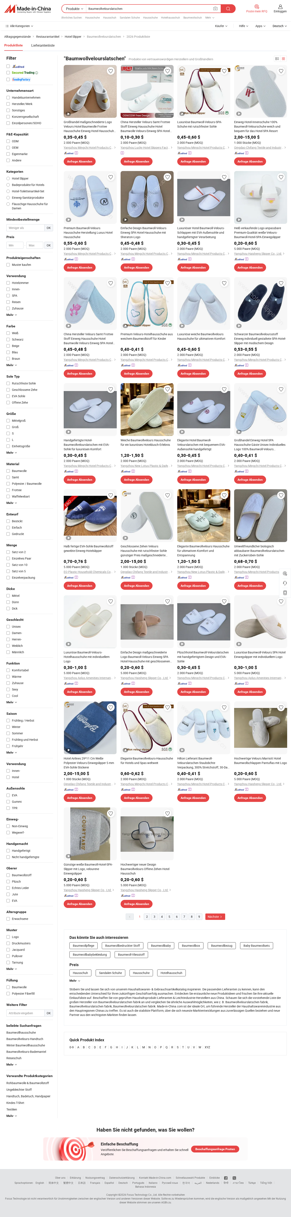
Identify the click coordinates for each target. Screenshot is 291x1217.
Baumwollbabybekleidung (90, 954)
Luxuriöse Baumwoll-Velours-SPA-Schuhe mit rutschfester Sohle (199, 124)
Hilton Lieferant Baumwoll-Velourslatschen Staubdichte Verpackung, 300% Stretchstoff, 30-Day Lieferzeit (203, 763)
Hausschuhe (92, 17)
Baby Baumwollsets (256, 946)
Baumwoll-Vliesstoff (131, 954)
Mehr (72, 980)
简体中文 (54, 1182)
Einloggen (280, 11)
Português (138, 1182)
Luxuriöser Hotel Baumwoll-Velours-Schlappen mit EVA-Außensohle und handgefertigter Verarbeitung (201, 232)
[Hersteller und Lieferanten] (27, 8)
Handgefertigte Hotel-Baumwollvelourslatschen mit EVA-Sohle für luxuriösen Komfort (86, 444)
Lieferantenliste (43, 45)
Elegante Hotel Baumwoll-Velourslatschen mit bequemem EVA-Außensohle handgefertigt (201, 444)
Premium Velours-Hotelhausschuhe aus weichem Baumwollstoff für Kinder (147, 336)
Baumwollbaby (161, 946)
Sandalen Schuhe (130, 17)
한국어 (186, 1182)
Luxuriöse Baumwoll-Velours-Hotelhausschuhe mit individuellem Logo (86, 656)
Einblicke (214, 1177)
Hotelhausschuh (170, 17)
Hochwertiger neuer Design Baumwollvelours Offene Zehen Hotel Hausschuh (145, 868)
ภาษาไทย (238, 1182)
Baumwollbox (191, 946)
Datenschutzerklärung (122, 1177)
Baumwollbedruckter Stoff (122, 946)
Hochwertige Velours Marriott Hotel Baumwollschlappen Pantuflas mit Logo (260, 760)
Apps (258, 26)
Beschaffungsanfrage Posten (215, 1149)
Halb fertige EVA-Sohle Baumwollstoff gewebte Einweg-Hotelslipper (88, 548)
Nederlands (212, 1182)
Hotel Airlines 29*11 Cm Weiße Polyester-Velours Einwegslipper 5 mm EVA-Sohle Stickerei (89, 762)
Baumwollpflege (83, 946)
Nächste (213, 917)
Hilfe (242, 26)
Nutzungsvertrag (95, 1177)
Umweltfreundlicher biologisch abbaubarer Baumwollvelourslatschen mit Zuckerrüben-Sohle (259, 550)
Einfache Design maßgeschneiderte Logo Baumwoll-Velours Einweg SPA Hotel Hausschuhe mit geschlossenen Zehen (145, 656)
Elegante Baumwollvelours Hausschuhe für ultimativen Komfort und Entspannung (203, 550)
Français (95, 1182)
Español (109, 1182)
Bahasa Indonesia (145, 1186)
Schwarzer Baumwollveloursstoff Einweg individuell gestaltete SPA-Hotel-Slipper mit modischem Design (260, 338)
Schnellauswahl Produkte (190, 1177)
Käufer (219, 26)
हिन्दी (226, 1182)
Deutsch (123, 1182)
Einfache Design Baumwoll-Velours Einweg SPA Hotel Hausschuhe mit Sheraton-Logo (143, 232)
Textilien (11, 1109)
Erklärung (75, 1177)
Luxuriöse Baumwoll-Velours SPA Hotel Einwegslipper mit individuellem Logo (259, 654)
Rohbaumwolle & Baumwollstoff (27, 1083)
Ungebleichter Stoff (19, 1090)
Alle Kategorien (20, 26)
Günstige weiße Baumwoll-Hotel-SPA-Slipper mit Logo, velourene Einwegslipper (88, 868)
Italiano (153, 1182)
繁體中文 (68, 1182)
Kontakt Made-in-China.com (155, 1177)
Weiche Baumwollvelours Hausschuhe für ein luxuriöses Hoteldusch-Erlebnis (146, 442)
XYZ (207, 1047)
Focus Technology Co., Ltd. (142, 1194)
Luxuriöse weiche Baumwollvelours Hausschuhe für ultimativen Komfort (201, 336)
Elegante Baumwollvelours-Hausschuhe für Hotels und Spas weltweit (147, 760)
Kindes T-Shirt (15, 1103)
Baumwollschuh (192, 17)
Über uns (60, 1177)
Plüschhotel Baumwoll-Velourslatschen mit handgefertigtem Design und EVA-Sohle (203, 656)
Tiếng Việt (266, 1182)
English (40, 1182)
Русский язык (170, 1182)
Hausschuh (109, 17)
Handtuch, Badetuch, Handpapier (28, 1096)
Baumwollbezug (221, 946)
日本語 (82, 1182)
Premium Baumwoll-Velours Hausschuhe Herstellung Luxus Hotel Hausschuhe (88, 232)
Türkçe (252, 1182)
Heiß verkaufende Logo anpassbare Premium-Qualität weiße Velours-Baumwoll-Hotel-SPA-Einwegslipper (257, 232)
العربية (198, 1182)
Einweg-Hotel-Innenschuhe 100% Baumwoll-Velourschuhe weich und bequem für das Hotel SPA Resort (257, 126)
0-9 (71, 1047)
